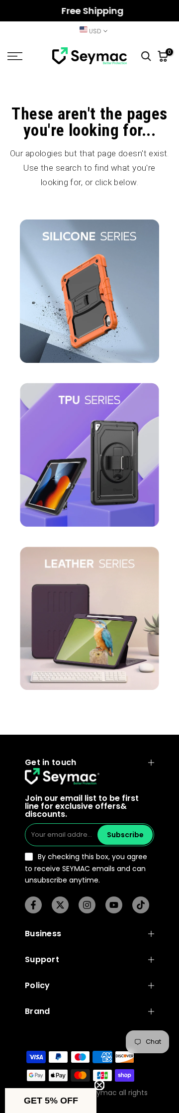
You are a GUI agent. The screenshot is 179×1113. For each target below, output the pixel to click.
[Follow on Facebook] (33, 904)
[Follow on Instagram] (87, 904)
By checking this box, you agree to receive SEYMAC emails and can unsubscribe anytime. (86, 869)
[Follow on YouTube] (113, 904)
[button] (50, 1100)
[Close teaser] (99, 1085)
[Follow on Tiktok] (140, 904)
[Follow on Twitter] (60, 904)
